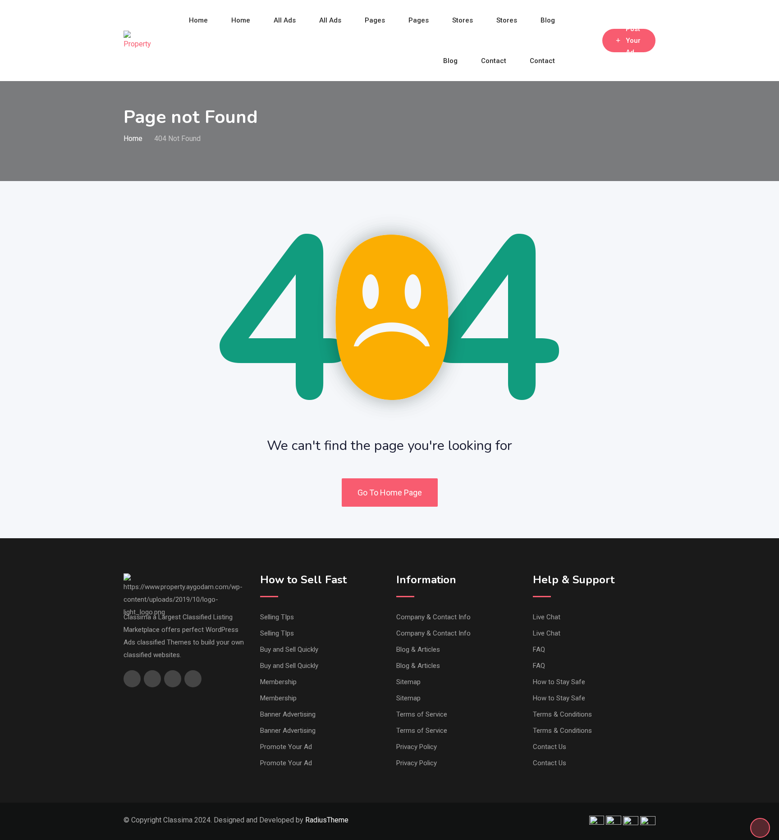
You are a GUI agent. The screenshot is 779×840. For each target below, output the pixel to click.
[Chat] (576, 40)
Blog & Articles (418, 649)
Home (198, 20)
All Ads (285, 20)
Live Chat (546, 617)
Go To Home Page (389, 492)
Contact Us (549, 747)
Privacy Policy (416, 747)
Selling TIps (277, 617)
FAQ (539, 649)
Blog (548, 20)
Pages (375, 20)
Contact (493, 61)
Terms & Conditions (562, 714)
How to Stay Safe (559, 682)
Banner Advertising (288, 714)
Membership (278, 682)
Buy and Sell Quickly (289, 649)
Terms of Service (421, 714)
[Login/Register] (591, 40)
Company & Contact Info (433, 617)
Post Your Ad (633, 40)
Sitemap (408, 682)
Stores (462, 20)
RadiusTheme (326, 820)
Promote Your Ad (286, 747)
